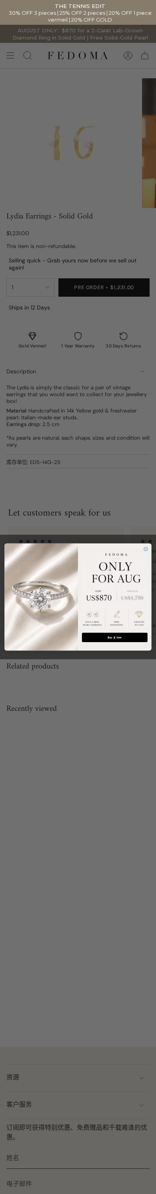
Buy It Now (115, 637)
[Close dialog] (146, 549)
